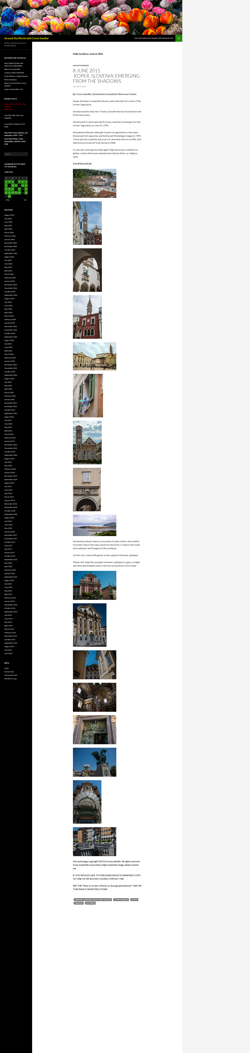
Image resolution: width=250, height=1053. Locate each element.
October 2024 (9, 292)
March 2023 (9, 354)
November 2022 (10, 368)
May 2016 (8, 563)
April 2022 (8, 389)
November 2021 (10, 406)
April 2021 (8, 431)
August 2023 (9, 340)
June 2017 (8, 545)
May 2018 (8, 528)
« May (7, 200)
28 (26, 192)
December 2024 (10, 285)
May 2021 (8, 427)
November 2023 (10, 330)
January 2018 (9, 532)
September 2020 (10, 455)
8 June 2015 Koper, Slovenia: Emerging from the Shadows (106, 76)
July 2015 (8, 584)
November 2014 (10, 605)
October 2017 (9, 542)
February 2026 (10, 236)
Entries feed (9, 672)
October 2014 (9, 608)
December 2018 (10, 504)
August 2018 (9, 518)
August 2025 (9, 257)
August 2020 (9, 458)
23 (9, 192)
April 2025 (8, 271)
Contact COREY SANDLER (14, 73)
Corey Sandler (121, 900)
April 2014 (8, 625)
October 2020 (9, 452)
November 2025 (10, 246)
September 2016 (10, 559)
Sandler (79, 903)
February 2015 (10, 598)
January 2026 (9, 239)
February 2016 (10, 570)
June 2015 (8, 587)
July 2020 (8, 462)
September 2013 (10, 643)
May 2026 (8, 225)
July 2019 (8, 486)
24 (13, 192)
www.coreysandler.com (13, 89)
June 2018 (8, 525)
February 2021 (10, 438)
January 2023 (9, 361)
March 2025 (9, 274)
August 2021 (9, 417)
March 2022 (9, 392)
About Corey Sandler (12, 69)
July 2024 (8, 302)
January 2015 (9, 601)
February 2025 (10, 278)
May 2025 (8, 267)
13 (23, 185)
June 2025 (8, 264)
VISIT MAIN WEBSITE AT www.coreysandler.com (153, 38)
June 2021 (8, 424)
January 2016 (9, 573)
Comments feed (10, 675)
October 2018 (9, 511)
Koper (134, 900)
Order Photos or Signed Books (16, 76)
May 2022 (8, 385)
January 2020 (9, 472)
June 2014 (8, 619)
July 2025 (8, 260)
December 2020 (10, 445)
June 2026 (8, 222)
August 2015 (9, 580)
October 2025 (9, 250)
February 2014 (10, 632)
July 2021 (8, 420)
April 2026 (8, 229)
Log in (6, 668)
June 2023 (8, 347)
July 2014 (8, 615)
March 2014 (9, 629)
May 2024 (8, 309)
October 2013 (9, 639)
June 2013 (8, 653)
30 (9, 196)
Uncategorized (81, 65)
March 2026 (9, 232)
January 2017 (9, 552)
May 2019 (8, 493)
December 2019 (10, 476)
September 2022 (10, 375)
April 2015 (8, 594)
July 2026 (8, 218)
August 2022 (9, 378)
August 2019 (9, 483)
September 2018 (10, 514)
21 (26, 189)
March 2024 (9, 316)
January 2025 (9, 281)
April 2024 (8, 312)
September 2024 (10, 295)
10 (13, 185)
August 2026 (9, 215)
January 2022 (9, 399)
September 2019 (10, 479)
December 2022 (10, 365)
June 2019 (8, 490)
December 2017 (10, 535)
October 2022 (9, 372)
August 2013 (9, 646)
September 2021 (10, 413)
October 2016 (9, 556)
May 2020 (8, 465)
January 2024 (9, 323)
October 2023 (9, 333)
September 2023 (10, 337)
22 (6, 192)
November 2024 (10, 288)
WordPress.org (10, 679)
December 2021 (10, 403)
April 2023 (8, 351)
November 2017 (10, 539)
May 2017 (8, 549)
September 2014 (10, 612)
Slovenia (91, 903)
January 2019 (9, 500)
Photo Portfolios (10, 80)
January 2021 (9, 441)
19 (19, 189)
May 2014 (8, 622)
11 (16, 185)
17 (13, 189)
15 (6, 189)
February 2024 (10, 319)
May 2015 (8, 591)
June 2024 (8, 305)
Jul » (25, 200)
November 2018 (10, 507)
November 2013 (10, 636)
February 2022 (10, 396)
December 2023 (10, 326)
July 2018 (8, 521)
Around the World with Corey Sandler (26, 38)
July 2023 (8, 344)
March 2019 (9, 497)
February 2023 (10, 358)
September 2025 (10, 253)
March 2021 (9, 434)
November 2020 (10, 448)
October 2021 (9, 410)
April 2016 (8, 566)
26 (19, 192)
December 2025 (10, 243)
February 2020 (10, 469)
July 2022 (8, 382)
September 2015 (10, 577)
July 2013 (8, 650)
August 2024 (9, 298)
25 (16, 192)
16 (9, 189)
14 (26, 185)
